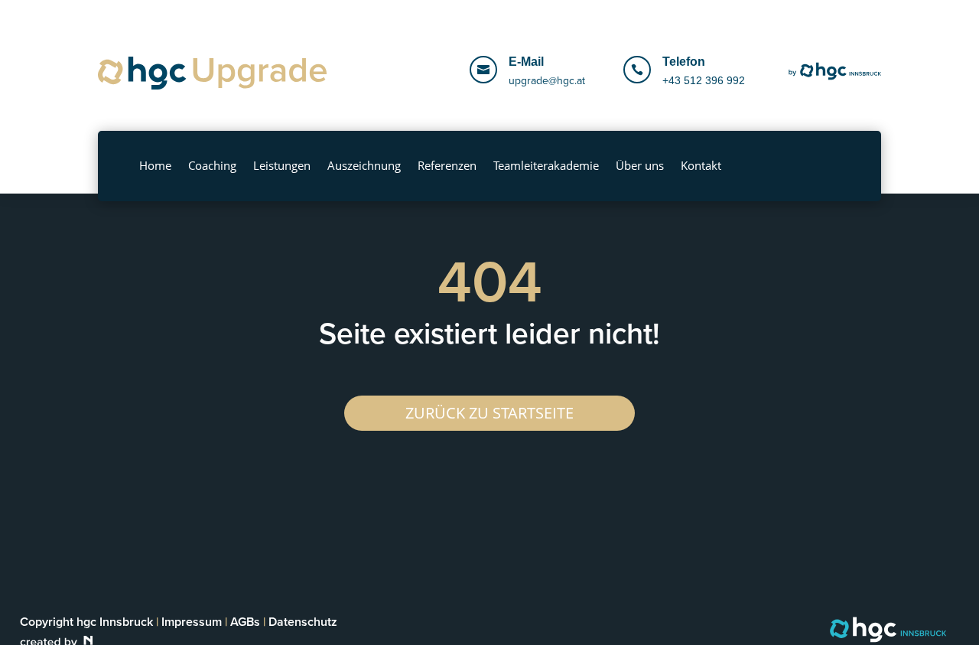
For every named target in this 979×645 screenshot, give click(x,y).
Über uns (640, 165)
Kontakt (701, 165)
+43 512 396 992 (703, 80)
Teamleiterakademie (546, 165)
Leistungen (282, 165)
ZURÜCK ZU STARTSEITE (489, 412)
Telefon (683, 61)
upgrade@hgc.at (547, 81)
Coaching (212, 165)
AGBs (245, 621)
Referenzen (447, 165)
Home (155, 165)
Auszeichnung (364, 165)
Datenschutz (302, 621)
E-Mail (526, 61)
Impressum (191, 621)
